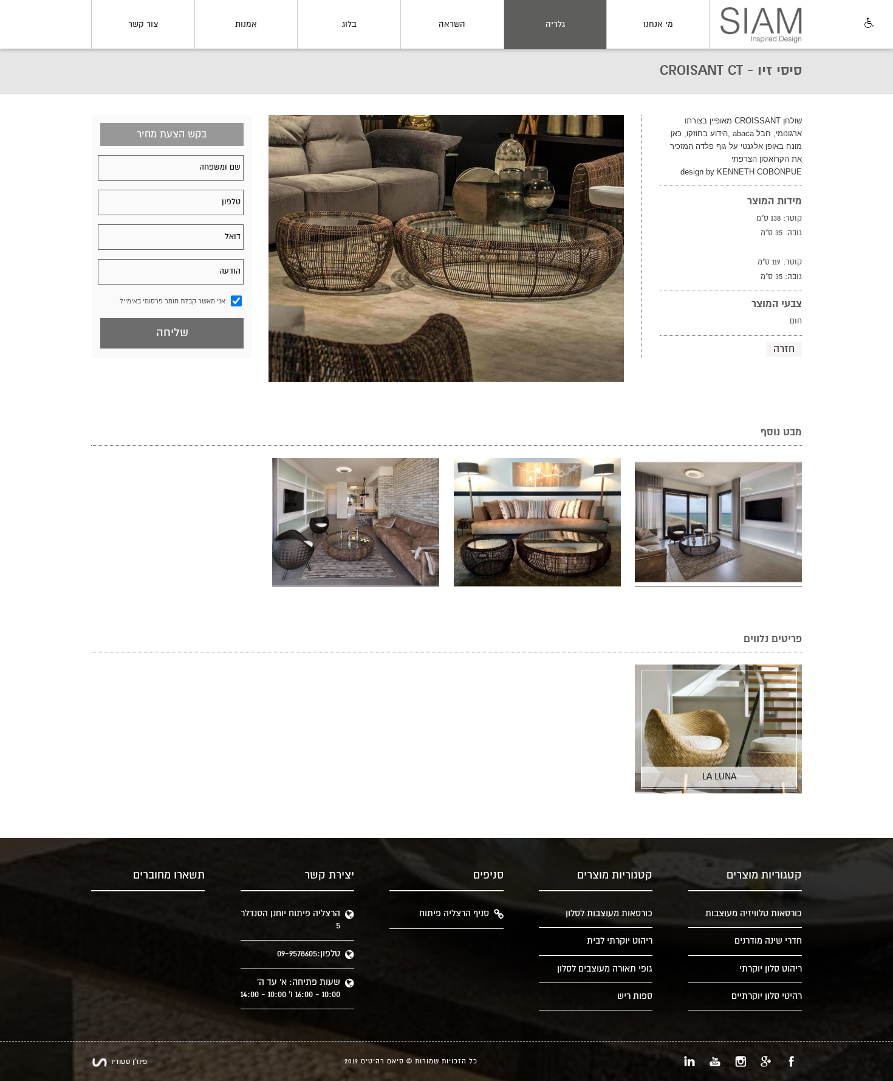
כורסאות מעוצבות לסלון (609, 913)
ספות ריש (634, 996)
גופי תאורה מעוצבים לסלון (604, 969)
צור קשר (143, 24)
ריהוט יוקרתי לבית (619, 941)
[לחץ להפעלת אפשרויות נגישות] (868, 24)
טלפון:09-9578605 (308, 954)
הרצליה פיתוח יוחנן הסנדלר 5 (290, 920)
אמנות (246, 24)
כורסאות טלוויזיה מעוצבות (753, 913)
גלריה (555, 24)
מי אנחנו (658, 24)
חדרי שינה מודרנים (768, 941)
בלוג (349, 24)
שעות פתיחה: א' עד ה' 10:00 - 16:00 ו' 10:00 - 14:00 (290, 988)
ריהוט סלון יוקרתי (770, 969)
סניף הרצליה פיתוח (454, 913)
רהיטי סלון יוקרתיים (766, 996)
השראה (452, 24)
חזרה (784, 349)
